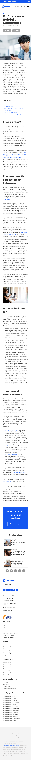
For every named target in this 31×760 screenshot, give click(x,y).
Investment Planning (8, 670)
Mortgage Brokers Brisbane (10, 698)
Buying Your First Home (9, 625)
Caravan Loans (6, 686)
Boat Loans (6, 684)
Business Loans (7, 662)
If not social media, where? (13, 115)
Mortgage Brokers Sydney (9, 720)
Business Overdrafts (8, 666)
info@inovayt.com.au (8, 586)
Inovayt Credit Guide (8, 599)
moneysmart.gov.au (19, 472)
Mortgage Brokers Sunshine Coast (11, 718)
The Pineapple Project (11, 454)
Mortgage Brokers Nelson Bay (10, 714)
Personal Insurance (7, 649)
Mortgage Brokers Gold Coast (10, 706)
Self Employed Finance (8, 635)
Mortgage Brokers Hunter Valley (11, 708)
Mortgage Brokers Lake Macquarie (11, 710)
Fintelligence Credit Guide (9, 603)
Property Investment (8, 629)
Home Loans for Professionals (10, 633)
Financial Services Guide (9, 596)
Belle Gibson (6, 199)
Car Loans (5, 682)
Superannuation (7, 645)
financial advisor (7, 481)
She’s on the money (11, 445)
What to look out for (11, 112)
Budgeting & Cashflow (8, 655)
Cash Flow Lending (7, 675)
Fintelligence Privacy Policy (10, 604)
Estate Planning (7, 653)
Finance (7, 30)
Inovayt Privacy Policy (8, 600)
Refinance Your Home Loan (10, 631)
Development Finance (8, 673)
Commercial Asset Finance (9, 688)
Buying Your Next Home (9, 627)
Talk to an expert (15, 524)
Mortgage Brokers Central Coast (11, 702)
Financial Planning (7, 647)
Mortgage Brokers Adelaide (10, 696)
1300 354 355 (21, 6)
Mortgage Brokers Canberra (10, 700)
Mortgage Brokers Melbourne (10, 712)
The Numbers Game (11, 430)
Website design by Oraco (9, 607)
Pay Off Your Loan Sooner (9, 637)
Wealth (16, 30)
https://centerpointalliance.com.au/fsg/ (11, 745)
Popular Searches (7, 610)
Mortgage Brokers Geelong (10, 704)
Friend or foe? (9, 106)
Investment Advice (8, 651)
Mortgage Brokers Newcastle (10, 716)
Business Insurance (8, 668)
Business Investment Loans (10, 664)
